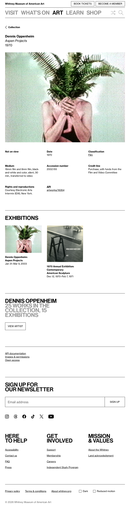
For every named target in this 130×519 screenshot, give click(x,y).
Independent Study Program (62, 467)
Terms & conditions (35, 491)
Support (51, 449)
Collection (14, 27)
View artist (15, 326)
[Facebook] (24, 416)
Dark (85, 491)
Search (121, 13)
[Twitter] (41, 416)
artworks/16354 (55, 190)
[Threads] (15, 416)
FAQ (7, 461)
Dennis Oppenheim (19, 36)
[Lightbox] (65, 97)
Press (8, 467)
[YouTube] (51, 416)
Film (90, 154)
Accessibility (12, 449)
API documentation (15, 353)
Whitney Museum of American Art (24, 3)
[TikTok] (33, 416)
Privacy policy (12, 491)
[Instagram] (7, 416)
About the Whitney (98, 449)
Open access (12, 360)
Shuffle (113, 13)
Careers (51, 461)
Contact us (11, 455)
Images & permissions (17, 356)
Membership (54, 455)
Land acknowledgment (101, 455)
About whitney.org (61, 491)
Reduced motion (106, 491)
